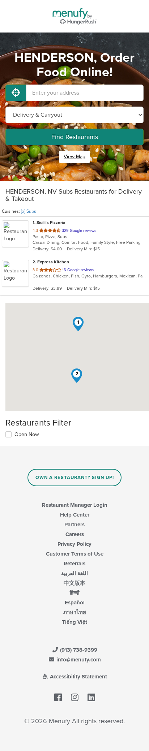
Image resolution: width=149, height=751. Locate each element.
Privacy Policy (74, 544)
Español (75, 602)
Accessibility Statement (77, 676)
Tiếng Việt (74, 622)
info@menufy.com (78, 659)
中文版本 (74, 583)
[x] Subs (28, 211)
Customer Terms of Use (74, 554)
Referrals (74, 563)
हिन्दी (74, 593)
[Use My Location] (15, 93)
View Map (74, 157)
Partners (74, 524)
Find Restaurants (74, 137)
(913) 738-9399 (78, 650)
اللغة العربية (74, 573)
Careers (74, 534)
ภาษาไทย (74, 612)
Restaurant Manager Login (74, 505)
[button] (78, 324)
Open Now (26, 434)
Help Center (74, 515)
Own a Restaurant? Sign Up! (74, 477)
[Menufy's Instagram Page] (74, 698)
